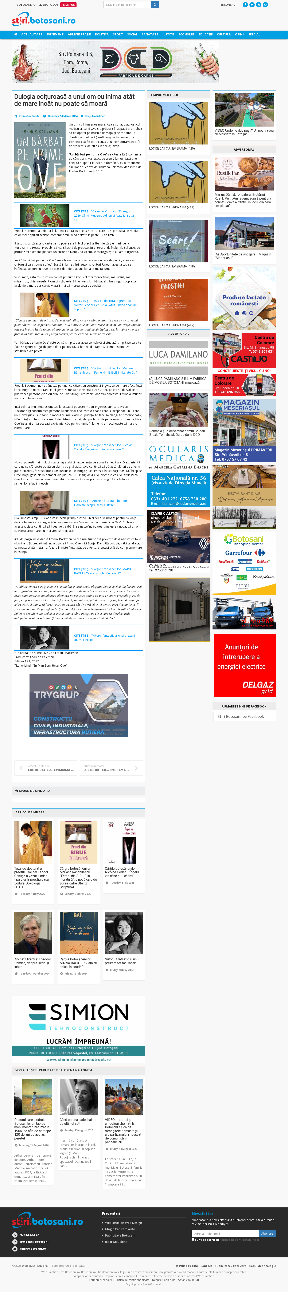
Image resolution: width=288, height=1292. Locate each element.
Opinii (239, 34)
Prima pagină (188, 1266)
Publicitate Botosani (120, 1235)
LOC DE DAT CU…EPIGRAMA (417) (171, 325)
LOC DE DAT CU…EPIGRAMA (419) (171, 207)
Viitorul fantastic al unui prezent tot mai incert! (122, 961)
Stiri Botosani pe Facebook (241, 716)
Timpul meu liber (95, 116)
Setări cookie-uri (188, 1280)
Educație (206, 34)
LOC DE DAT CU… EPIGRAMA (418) (172, 266)
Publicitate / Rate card (230, 1266)
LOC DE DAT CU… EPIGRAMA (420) (172, 148)
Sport (118, 34)
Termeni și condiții (100, 1280)
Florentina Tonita (29, 116)
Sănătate (150, 34)
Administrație (79, 34)
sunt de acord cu (227, 1240)
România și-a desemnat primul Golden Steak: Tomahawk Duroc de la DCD (177, 433)
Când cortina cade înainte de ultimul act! (78, 1122)
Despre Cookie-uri (163, 1280)
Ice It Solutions (116, 1242)
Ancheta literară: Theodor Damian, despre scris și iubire (32, 963)
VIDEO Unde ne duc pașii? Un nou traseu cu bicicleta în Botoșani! (244, 132)
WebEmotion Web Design (123, 1223)
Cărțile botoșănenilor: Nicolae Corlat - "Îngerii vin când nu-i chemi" (122, 872)
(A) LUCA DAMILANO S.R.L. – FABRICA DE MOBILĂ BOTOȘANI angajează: (177, 381)
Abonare (267, 1233)
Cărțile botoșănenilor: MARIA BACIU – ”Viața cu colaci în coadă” (78, 963)
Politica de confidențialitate (239, 1240)
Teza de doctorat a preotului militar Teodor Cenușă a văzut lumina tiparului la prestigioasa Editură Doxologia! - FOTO (31, 878)
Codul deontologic (262, 1266)
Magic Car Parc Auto (120, 1229)
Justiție (168, 34)
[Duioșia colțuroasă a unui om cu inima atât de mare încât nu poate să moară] (40, 160)
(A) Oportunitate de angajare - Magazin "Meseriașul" (243, 256)
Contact (206, 1266)
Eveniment (55, 34)
